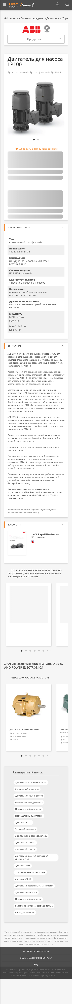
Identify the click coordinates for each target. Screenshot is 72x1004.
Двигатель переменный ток (29, 795)
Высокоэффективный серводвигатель (34, 905)
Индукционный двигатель (28, 809)
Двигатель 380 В (23, 879)
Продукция (34, 39)
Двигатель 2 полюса (25, 849)
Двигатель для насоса (26, 892)
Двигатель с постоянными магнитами (34, 885)
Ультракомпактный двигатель (30, 872)
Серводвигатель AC (25, 912)
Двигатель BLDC (23, 822)
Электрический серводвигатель (31, 835)
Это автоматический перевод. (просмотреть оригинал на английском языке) (32, 511)
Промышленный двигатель (29, 815)
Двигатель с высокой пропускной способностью (31, 857)
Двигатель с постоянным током (30, 782)
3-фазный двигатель (25, 829)
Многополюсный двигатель (29, 802)
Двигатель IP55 (22, 865)
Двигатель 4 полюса (25, 842)
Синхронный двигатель (27, 789)
